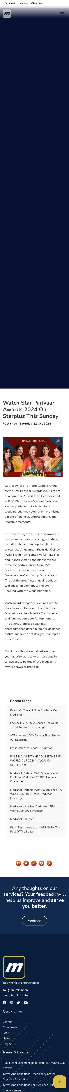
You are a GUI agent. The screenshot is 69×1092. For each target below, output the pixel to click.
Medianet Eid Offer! (22, 819)
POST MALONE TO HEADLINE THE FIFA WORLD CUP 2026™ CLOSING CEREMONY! (36, 761)
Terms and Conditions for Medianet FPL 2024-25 (34, 1085)
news (6, 1038)
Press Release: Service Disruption (31, 748)
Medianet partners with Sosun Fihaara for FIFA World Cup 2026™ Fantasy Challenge (34, 777)
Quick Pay (52, 1084)
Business (23, 3)
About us (36, 3)
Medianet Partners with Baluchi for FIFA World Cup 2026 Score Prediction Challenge (36, 794)
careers (8, 1044)
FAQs (6, 1033)
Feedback (34, 921)
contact (8, 1022)
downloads (10, 1027)
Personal (9, 3)
